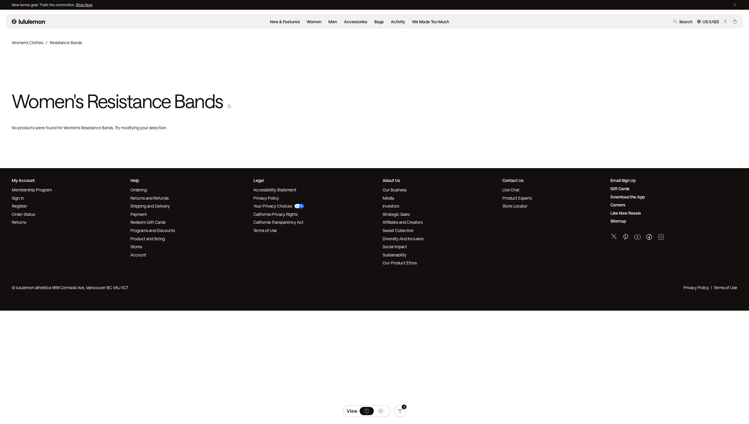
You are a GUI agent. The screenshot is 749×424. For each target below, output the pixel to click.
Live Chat (510, 189)
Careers (617, 204)
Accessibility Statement (274, 189)
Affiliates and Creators (403, 222)
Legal (258, 180)
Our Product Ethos (400, 262)
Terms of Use (265, 230)
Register (19, 205)
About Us (391, 180)
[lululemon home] (28, 21)
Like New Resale (625, 213)
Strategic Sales (396, 214)
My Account (23, 180)
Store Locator (514, 205)
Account (138, 254)
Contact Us (513, 180)
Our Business (394, 189)
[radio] (367, 411)
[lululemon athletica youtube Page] (637, 237)
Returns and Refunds (149, 198)
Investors (391, 205)
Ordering (138, 189)
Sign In (18, 198)
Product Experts (517, 198)
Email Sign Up (623, 180)
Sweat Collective (398, 230)
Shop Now (84, 5)
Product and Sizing (147, 238)
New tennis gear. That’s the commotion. (44, 5)
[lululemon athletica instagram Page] (661, 237)
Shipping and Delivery (150, 205)
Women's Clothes (27, 42)
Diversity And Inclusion (403, 238)
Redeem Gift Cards (147, 222)
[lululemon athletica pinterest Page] (625, 237)
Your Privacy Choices (272, 205)
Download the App (627, 196)
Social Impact (395, 246)
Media (388, 198)
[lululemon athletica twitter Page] (613, 237)
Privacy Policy (266, 198)
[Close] (735, 4)
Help (134, 180)
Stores (136, 246)
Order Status (23, 214)
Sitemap (618, 220)
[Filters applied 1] (400, 411)
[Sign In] (725, 21)
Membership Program (32, 189)
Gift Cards (620, 188)
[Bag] (735, 21)
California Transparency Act (278, 222)
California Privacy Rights (275, 214)
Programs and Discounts (152, 230)
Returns (19, 222)
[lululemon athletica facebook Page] (649, 237)
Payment (138, 214)
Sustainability (394, 254)
